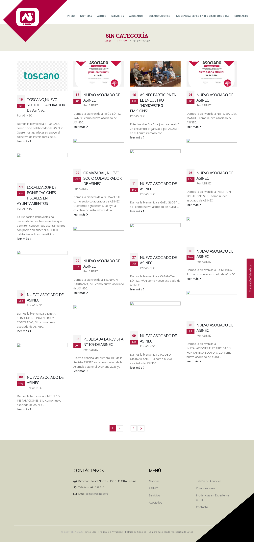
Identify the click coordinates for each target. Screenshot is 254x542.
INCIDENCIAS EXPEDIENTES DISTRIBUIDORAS (202, 16)
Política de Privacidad (111, 531)
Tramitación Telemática (250, 278)
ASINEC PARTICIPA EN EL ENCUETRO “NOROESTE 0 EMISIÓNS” (153, 103)
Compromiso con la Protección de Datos (170, 531)
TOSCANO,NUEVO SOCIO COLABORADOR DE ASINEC (46, 105)
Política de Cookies (135, 531)
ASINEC (101, 16)
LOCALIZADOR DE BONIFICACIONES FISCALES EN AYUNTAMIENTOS (36, 195)
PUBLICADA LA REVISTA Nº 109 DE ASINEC (103, 341)
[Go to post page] (42, 76)
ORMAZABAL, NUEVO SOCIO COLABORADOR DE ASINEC (102, 178)
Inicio (71, 16)
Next (141, 428)
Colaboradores (159, 16)
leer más (23, 141)
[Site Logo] (35, 21)
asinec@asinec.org (97, 493)
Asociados (136, 16)
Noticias (86, 16)
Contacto (241, 16)
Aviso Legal (91, 531)
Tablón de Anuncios (208, 481)
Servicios (117, 16)
